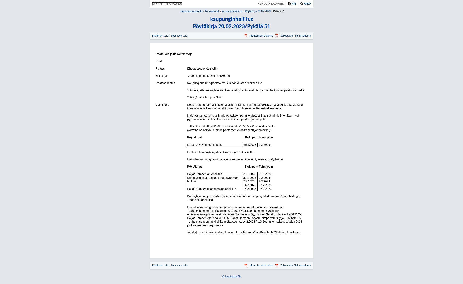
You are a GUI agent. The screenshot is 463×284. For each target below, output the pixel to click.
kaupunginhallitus (232, 11)
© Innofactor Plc (231, 276)
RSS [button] (294, 3)
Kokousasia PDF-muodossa (295, 35)
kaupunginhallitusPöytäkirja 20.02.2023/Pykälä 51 (231, 23)
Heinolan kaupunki (271, 3)
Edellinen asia (160, 35)
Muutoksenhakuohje (261, 35)
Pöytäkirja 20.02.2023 (258, 11)
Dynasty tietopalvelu (167, 3)
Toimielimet (212, 11)
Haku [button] (307, 3)
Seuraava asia (179, 35)
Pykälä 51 (278, 11)
